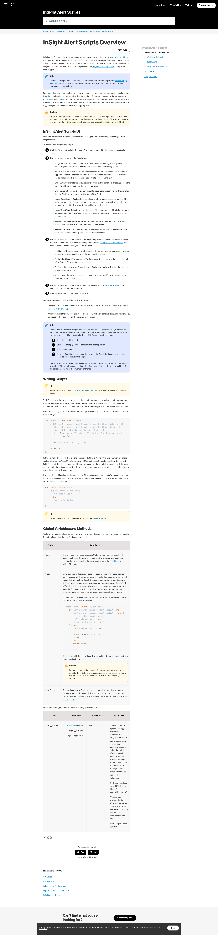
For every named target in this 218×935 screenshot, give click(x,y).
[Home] (8, 6)
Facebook (44, 837)
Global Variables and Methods (157, 66)
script (50, 93)
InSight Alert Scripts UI (155, 57)
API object (47, 99)
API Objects (48, 877)
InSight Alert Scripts (109, 31)
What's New (176, 5)
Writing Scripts (152, 62)
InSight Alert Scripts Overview (157, 52)
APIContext (72, 726)
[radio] (80, 852)
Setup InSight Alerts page (58, 309)
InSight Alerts (95, 31)
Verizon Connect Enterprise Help (54, 31)
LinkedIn (51, 837)
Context (61, 99)
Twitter (47, 837)
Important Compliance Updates (56, 891)
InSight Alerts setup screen (103, 67)
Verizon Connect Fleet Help (78, 31)
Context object (61, 216)
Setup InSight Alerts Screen (54, 886)
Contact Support (206, 5)
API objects (114, 561)
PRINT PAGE (122, 50)
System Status (159, 5)
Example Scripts (99, 518)
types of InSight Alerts (118, 57)
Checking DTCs (69, 700)
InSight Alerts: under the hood (85, 390)
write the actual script (114, 285)
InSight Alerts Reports (52, 895)
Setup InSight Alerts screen (111, 243)
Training (189, 5)
